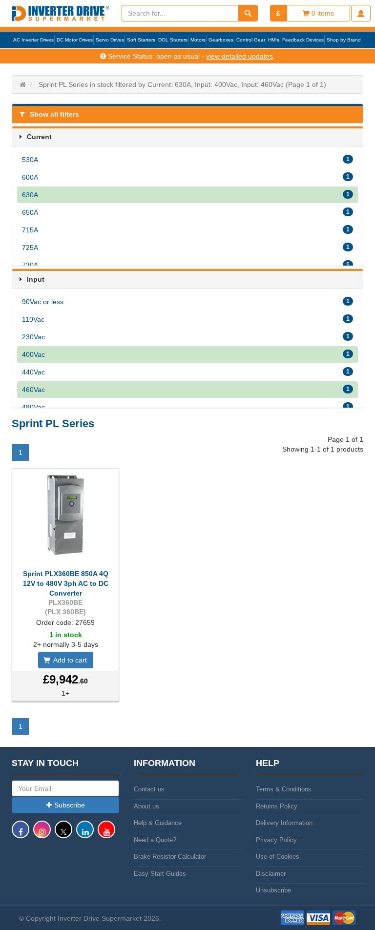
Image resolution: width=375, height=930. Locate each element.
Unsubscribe (273, 890)
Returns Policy (276, 806)
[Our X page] (63, 834)
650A (186, 212)
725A (186, 247)
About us (146, 806)
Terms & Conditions (284, 789)
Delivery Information (284, 823)
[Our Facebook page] (20, 834)
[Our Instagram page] (42, 834)
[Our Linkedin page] (85, 834)
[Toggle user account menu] (361, 13)
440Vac (186, 372)
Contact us (149, 789)
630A (186, 195)
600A (186, 177)
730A (186, 265)
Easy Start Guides (160, 873)
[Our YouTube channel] (106, 834)
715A (186, 230)
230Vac (186, 337)
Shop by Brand (344, 39)
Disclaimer (271, 873)
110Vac (186, 319)
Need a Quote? (155, 840)
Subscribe (69, 805)
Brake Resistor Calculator (170, 856)
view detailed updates (239, 56)
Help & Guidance (158, 823)
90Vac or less (186, 302)
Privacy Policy (276, 840)
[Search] (248, 13)
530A (186, 160)
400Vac (186, 354)
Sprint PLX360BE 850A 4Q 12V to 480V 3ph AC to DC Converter (65, 583)
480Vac (186, 407)
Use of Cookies (277, 856)
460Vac (186, 389)
